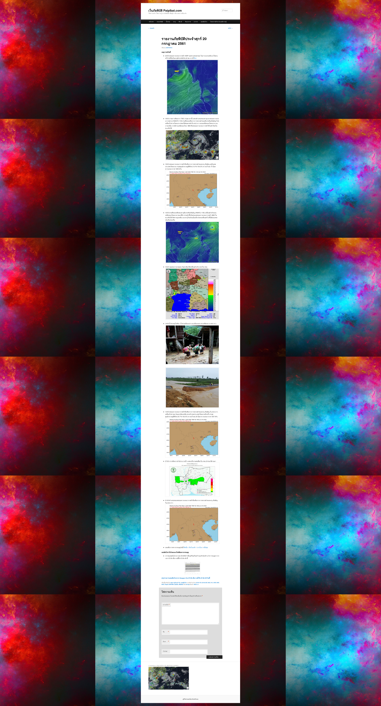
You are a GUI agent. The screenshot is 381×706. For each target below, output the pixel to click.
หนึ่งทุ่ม (205, 547)
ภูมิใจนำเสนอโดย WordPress (190, 699)
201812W (204, 582)
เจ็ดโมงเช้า (192, 547)
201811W (198, 582)
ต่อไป (230, 28)
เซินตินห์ (181, 584)
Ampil (166, 584)
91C (212, 582)
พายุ (174, 22)
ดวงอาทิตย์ (160, 22)
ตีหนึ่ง (186, 547)
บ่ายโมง (200, 547)
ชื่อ (166, 631)
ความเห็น (166, 604)
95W (215, 582)
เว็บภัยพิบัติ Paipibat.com (165, 10)
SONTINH (171, 584)
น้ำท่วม (168, 22)
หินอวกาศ (188, 22)
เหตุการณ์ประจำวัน (175, 582)
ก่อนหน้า (151, 28)
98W (163, 584)
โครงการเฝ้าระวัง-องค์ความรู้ (218, 22)
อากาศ (196, 22)
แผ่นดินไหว (204, 22)
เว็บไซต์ (165, 651)
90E (209, 582)
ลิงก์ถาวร (196, 584)
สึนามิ (180, 22)
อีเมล (166, 641)
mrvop (187, 584)
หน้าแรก (151, 22)
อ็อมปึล (176, 584)
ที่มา (195, 58)
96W (218, 582)
